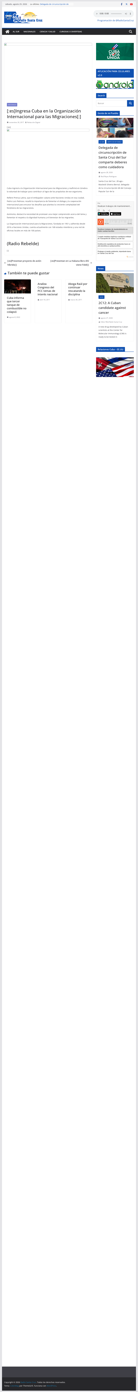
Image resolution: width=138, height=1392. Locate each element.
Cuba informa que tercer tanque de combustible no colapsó (16, 305)
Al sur (16, 31)
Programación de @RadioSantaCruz (115, 20)
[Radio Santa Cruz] (7, 31)
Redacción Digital (33, 122)
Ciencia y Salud (47, 31)
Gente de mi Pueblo (114, 142)
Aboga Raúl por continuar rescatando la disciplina (77, 289)
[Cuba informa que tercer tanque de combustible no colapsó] (17, 281)
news (101, 297)
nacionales (29, 31)
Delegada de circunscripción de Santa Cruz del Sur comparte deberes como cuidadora (113, 157)
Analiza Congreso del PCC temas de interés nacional (48, 289)
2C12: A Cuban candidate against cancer (112, 308)
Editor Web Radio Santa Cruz (111, 322)
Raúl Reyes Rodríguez (109, 176)
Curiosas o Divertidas (71, 31)
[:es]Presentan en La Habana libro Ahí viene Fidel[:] (69, 262)
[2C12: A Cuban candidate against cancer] (115, 283)
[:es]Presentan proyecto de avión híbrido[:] (24, 262)
